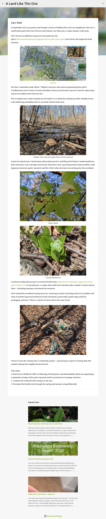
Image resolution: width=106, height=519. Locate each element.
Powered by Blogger (54, 516)
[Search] (40, 3)
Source (53, 83)
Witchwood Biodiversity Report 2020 (40, 459)
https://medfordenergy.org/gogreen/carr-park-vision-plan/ (40, 39)
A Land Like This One (22, 3)
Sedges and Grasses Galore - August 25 (41, 494)
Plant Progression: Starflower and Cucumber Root (45, 424)
